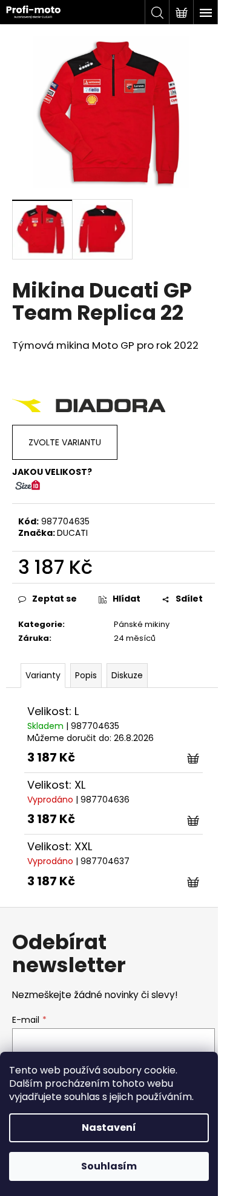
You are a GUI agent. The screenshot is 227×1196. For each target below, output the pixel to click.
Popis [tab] (86, 675)
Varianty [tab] (43, 675)
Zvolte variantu (64, 442)
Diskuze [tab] (127, 675)
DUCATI (72, 533)
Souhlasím (109, 1166)
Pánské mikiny (141, 624)
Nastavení (109, 1127)
